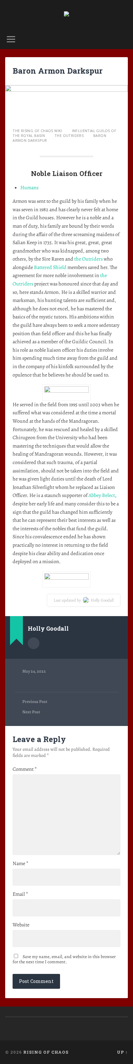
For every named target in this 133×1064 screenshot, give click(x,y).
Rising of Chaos (45, 1052)
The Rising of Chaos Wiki (37, 130)
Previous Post (34, 702)
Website (21, 924)
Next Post (31, 712)
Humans (29, 187)
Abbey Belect (101, 495)
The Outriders (69, 135)
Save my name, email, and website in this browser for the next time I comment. (64, 959)
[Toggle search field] (122, 39)
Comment (25, 769)
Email (20, 894)
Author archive (33, 643)
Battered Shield (50, 267)
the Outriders (88, 259)
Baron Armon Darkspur (58, 71)
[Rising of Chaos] (66, 14)
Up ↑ (122, 1052)
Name (20, 863)
